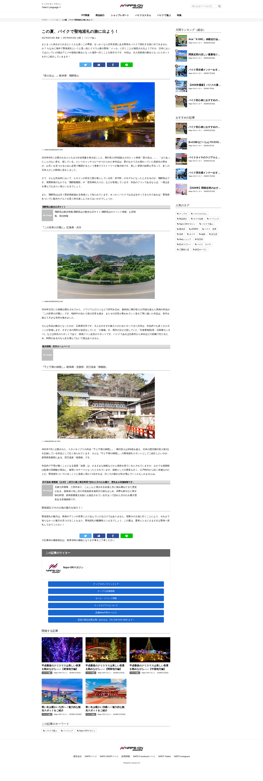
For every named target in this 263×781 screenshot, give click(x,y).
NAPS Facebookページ (144, 756)
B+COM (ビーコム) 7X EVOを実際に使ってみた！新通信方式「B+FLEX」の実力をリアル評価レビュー (205, 142)
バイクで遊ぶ (47, 673)
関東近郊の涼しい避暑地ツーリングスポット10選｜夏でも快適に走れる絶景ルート (205, 54)
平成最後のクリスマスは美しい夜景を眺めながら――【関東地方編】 (105, 667)
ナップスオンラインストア (106, 584)
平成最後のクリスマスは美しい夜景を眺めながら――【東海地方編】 (61, 667)
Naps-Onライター (195, 43)
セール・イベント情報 (106, 598)
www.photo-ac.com (52, 441)
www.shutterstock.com (54, 150)
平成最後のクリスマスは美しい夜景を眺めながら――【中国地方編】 (149, 667)
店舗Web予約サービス (106, 612)
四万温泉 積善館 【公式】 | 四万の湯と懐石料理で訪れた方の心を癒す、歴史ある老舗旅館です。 (88, 482)
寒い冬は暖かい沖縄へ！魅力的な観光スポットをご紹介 (105, 709)
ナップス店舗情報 (106, 591)
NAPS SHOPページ (109, 756)
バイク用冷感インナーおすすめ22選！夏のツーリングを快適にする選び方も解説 (205, 69)
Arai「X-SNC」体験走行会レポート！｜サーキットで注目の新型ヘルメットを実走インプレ (205, 39)
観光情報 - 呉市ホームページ (56, 346)
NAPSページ (91, 756)
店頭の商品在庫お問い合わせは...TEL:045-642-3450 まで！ (106, 619)
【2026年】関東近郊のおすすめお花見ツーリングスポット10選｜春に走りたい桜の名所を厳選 (205, 188)
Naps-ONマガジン (73, 567)
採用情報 (125, 756)
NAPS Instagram (182, 756)
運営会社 (77, 756)
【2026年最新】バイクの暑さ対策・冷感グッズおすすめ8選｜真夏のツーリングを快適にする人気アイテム (205, 85)
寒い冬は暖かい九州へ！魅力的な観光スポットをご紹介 (61, 709)
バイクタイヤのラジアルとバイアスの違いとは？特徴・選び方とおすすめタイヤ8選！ (204, 157)
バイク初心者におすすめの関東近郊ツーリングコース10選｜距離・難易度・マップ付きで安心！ (205, 100)
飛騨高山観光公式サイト (54, 207)
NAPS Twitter (164, 756)
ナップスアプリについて (106, 605)
